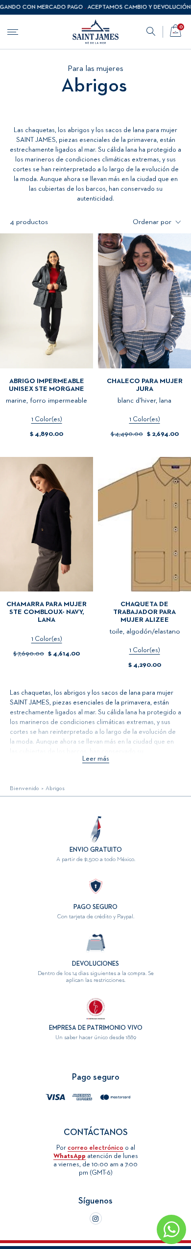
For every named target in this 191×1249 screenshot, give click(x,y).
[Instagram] (96, 1218)
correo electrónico (95, 1147)
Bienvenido (24, 789)
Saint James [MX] (95, 31)
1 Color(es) (46, 419)
